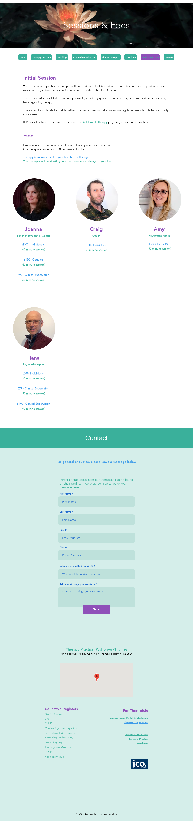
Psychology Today (55, 737)
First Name (65, 493)
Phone (63, 547)
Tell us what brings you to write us (77, 584)
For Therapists (135, 710)
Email (63, 530)
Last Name (65, 512)
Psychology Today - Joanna (60, 733)
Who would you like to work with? (77, 566)
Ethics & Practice (138, 738)
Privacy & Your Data (136, 734)
